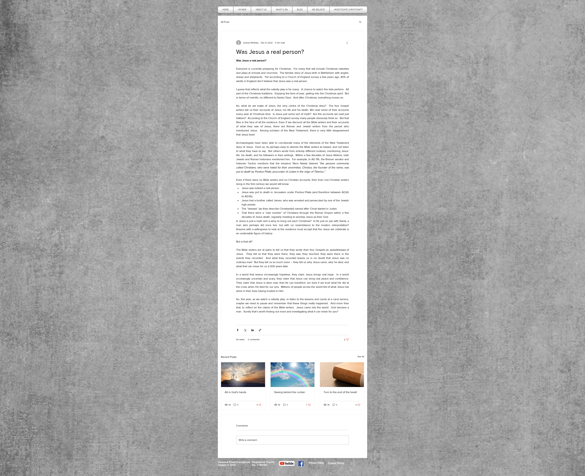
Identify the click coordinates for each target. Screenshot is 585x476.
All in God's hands (235, 392)
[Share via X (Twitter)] (245, 330)
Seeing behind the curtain (289, 392)
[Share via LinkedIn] (252, 330)
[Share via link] (260, 330)
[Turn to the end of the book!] (342, 374)
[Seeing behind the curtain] (293, 374)
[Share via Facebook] (237, 330)
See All (361, 356)
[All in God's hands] (243, 374)
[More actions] (347, 43)
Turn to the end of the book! (340, 392)
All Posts (225, 22)
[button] (360, 22)
